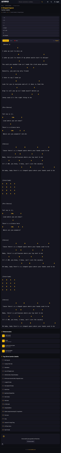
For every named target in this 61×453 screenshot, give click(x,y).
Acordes (6, 40)
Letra (11, 40)
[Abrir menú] (47, 1)
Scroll (5, 27)
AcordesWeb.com (32, 449)
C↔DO (5, 30)
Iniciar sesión (31, 441)
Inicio (2, 5)
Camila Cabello (8, 5)
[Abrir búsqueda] (51, 1)
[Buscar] (42, 1)
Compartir (6, 35)
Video (17, 40)
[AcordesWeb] (7, 2)
